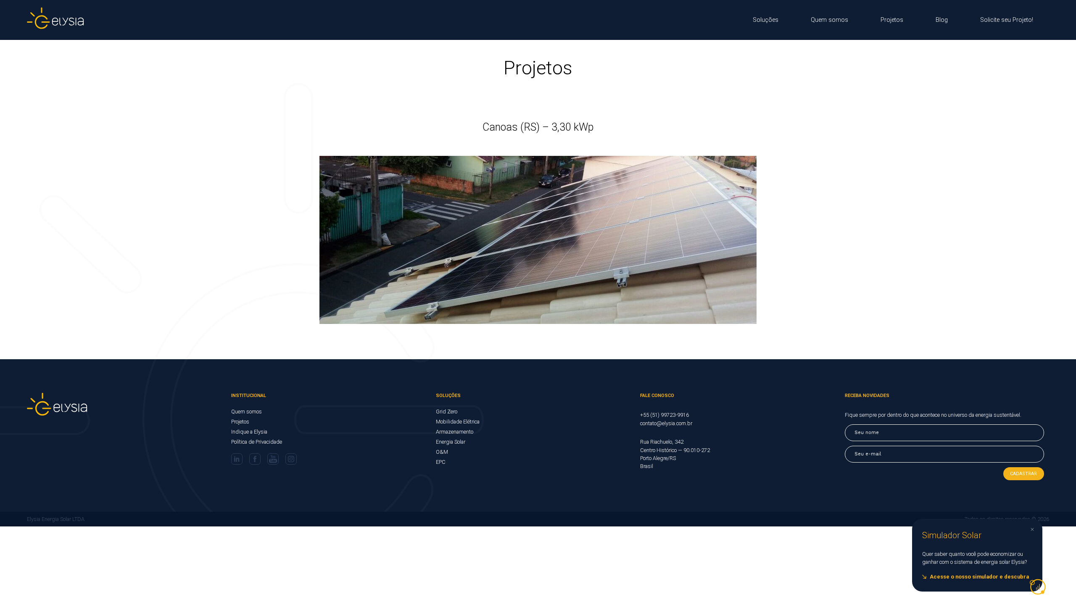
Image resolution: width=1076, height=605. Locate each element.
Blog (942, 20)
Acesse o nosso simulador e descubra (979, 576)
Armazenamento (454, 432)
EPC (441, 462)
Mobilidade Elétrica (458, 421)
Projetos (892, 20)
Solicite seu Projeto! (1006, 20)
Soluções (765, 20)
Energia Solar (450, 442)
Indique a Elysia (249, 432)
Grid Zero (446, 411)
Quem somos (829, 20)
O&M (442, 452)
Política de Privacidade (256, 442)
